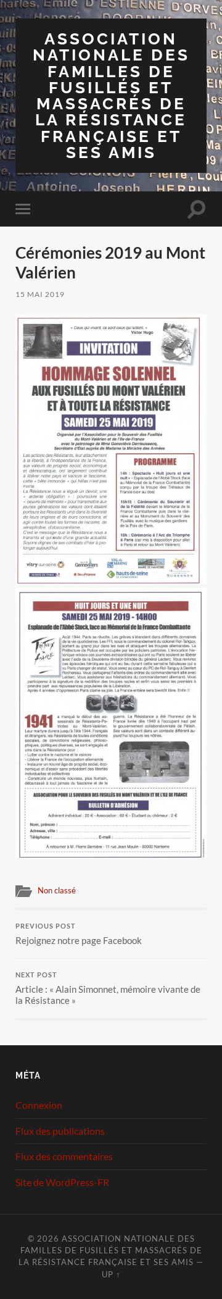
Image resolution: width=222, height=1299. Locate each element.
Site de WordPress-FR (62, 1182)
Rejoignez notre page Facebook (78, 934)
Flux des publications (60, 1131)
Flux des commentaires (64, 1156)
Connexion (38, 1105)
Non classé (57, 890)
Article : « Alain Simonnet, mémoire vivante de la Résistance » (107, 988)
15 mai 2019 (40, 294)
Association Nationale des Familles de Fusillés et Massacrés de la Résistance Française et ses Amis (111, 95)
